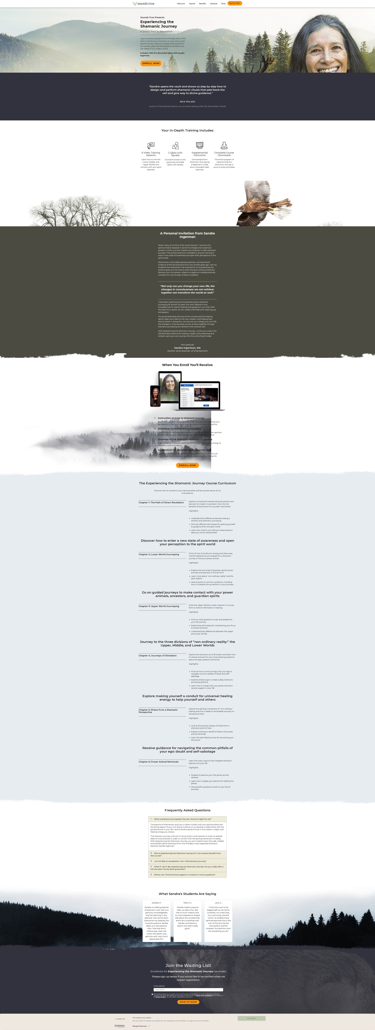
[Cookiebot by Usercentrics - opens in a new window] (119, 1026)
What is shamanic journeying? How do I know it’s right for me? (182, 819)
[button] (187, 819)
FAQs (223, 4)
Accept (251, 1018)
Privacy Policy (161, 997)
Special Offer (234, 3)
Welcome (181, 4)
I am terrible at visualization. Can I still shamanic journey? (180, 861)
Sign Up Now (188, 1002)
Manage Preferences (140, 1026)
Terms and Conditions (204, 995)
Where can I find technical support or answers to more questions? (184, 875)
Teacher (192, 4)
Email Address (159, 986)
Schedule (213, 4)
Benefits (202, 4)
